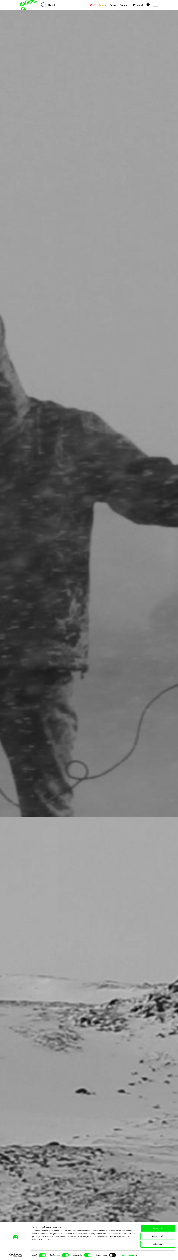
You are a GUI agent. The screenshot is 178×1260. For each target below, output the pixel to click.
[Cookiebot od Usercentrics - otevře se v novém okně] (15, 1255)
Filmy (113, 5)
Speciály (125, 5)
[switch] (65, 1255)
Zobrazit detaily (127, 1255)
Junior (102, 5)
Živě (92, 5)
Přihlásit (138, 5)
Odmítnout (157, 1244)
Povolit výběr (157, 1236)
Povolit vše (158, 1228)
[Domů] (28, 5)
